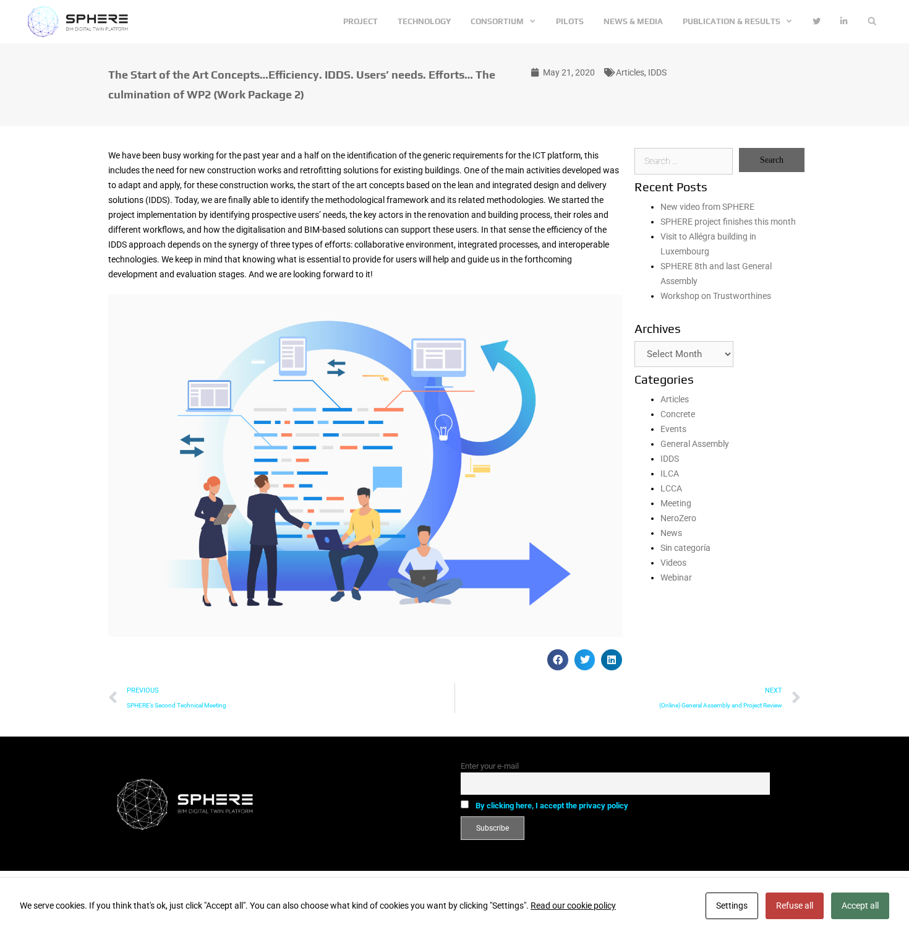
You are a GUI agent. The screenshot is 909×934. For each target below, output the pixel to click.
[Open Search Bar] (872, 21)
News (671, 533)
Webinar (676, 577)
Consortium (497, 21)
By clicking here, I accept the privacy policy (552, 805)
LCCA (671, 488)
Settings (732, 905)
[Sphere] (81, 21)
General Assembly (694, 444)
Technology (424, 21)
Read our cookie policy (573, 905)
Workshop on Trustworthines (715, 296)
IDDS (657, 72)
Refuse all (794, 905)
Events (673, 429)
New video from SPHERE (707, 207)
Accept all (860, 905)
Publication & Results (731, 21)
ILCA (669, 473)
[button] (557, 659)
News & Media (633, 21)
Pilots (570, 21)
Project (360, 21)
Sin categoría (685, 548)
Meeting (675, 503)
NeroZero (678, 518)
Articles (630, 72)
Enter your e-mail (490, 766)
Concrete (677, 414)
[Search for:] (683, 161)
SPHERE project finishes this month (728, 222)
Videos (673, 563)
